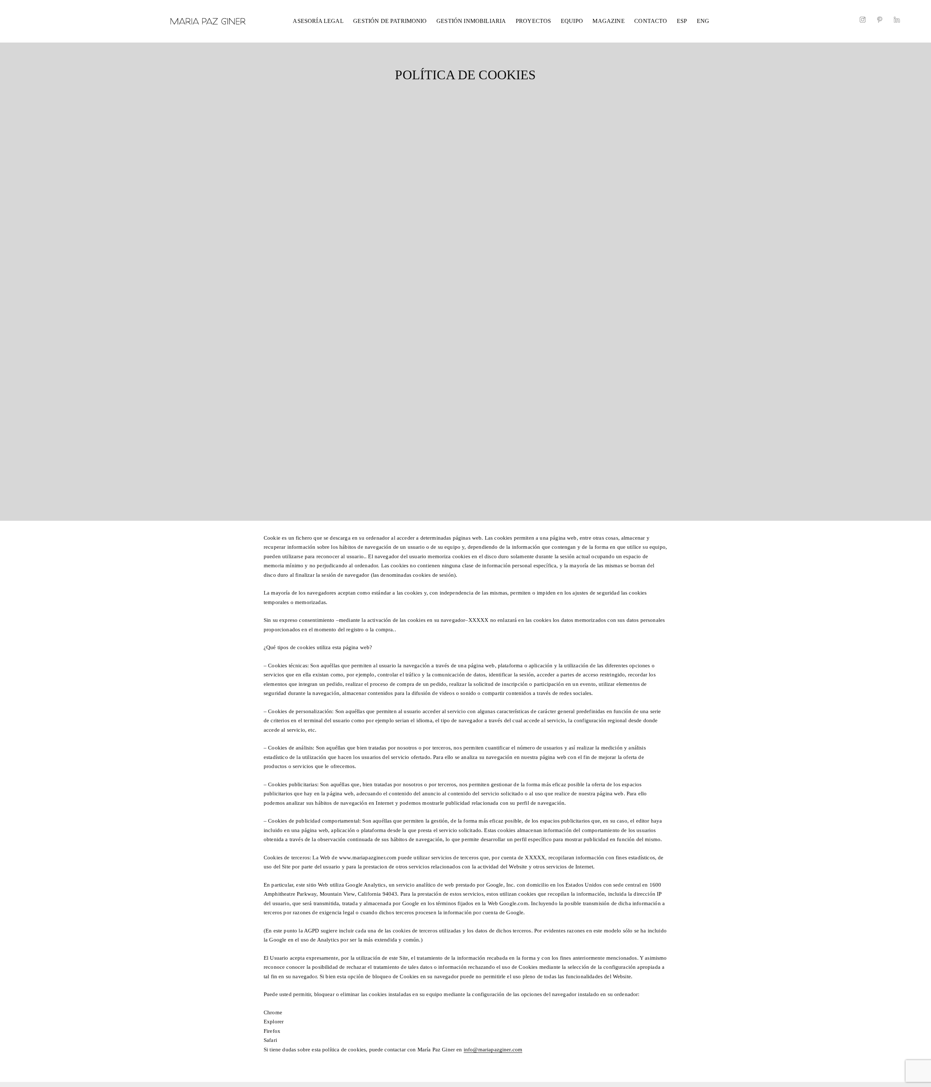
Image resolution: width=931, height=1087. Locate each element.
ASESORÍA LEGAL (318, 21)
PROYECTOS (533, 21)
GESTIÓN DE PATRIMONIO (390, 21)
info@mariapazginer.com (493, 1049)
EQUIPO (572, 21)
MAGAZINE (608, 21)
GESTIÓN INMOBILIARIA (471, 21)
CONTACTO (650, 21)
